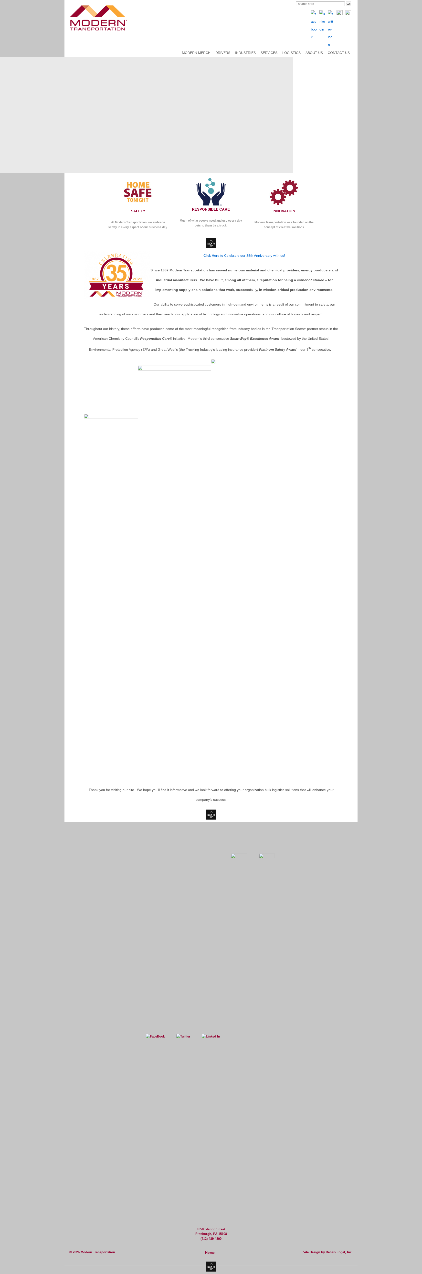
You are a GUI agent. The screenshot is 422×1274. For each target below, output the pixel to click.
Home (210, 1252)
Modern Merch (196, 53)
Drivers (222, 53)
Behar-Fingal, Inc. (339, 1252)
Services (269, 53)
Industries (245, 53)
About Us (314, 53)
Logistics (291, 53)
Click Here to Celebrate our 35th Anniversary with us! (244, 255)
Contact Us (339, 53)
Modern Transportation (97, 1252)
